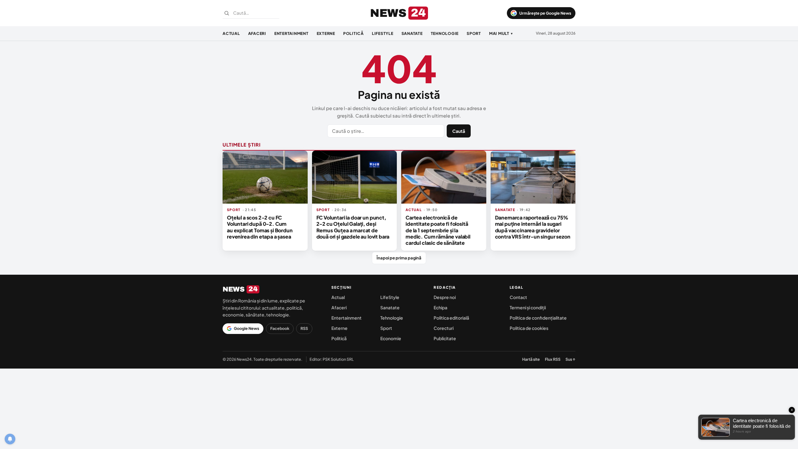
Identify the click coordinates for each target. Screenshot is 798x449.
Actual (231, 33)
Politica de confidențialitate (538, 318)
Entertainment (291, 33)
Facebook (279, 328)
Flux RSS (552, 359)
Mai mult (501, 33)
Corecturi (444, 328)
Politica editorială (451, 318)
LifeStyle (382, 33)
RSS (304, 328)
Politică (353, 33)
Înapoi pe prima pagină (399, 257)
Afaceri (257, 33)
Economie (390, 338)
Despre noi (445, 297)
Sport (474, 33)
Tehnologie (445, 33)
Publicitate (445, 338)
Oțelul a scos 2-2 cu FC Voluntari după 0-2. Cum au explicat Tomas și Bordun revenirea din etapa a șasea (260, 227)
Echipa (440, 307)
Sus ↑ (570, 359)
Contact (518, 297)
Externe (326, 33)
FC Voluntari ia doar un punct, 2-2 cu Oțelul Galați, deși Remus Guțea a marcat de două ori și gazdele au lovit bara (353, 227)
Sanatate (412, 33)
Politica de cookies (529, 328)
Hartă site (531, 359)
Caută (458, 131)
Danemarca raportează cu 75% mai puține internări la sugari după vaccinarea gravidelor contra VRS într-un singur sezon (532, 227)
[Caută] (227, 13)
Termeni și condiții (528, 307)
